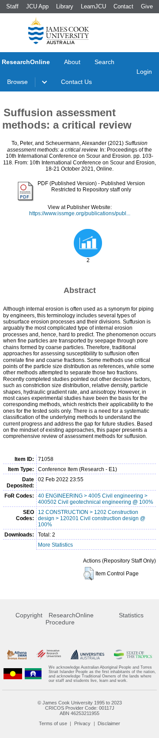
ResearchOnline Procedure (69, 619)
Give (147, 6)
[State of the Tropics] (133, 655)
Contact (123, 6)
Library (64, 6)
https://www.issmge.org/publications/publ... (79, 213)
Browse (17, 81)
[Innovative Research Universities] (48, 655)
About (72, 61)
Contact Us (76, 81)
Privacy (82, 723)
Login (144, 71)
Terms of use (53, 723)
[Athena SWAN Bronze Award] (16, 655)
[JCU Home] (58, 30)
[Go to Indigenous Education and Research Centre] (12, 674)
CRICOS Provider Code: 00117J (79, 708)
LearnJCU (93, 6)
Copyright (28, 615)
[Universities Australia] (87, 655)
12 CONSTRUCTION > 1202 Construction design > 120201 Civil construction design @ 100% (91, 518)
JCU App (37, 6)
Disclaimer (109, 723)
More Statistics (55, 545)
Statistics (131, 615)
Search (104, 61)
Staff (12, 6)
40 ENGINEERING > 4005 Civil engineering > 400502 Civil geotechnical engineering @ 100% (95, 499)
